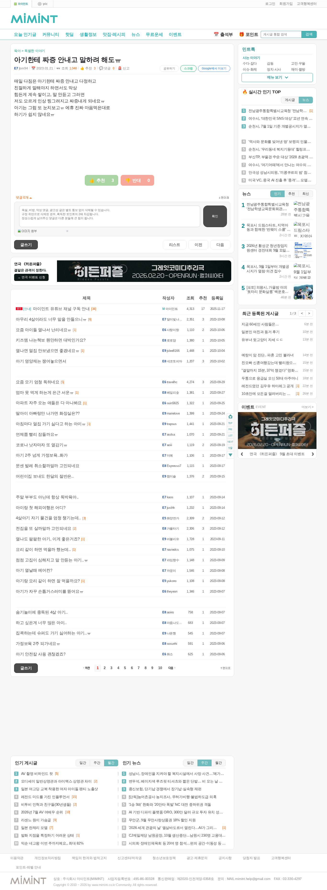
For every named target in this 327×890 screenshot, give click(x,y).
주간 (97, 763)
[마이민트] (21, 4)
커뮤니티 (50, 34)
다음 (220, 244)
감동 (270, 63)
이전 (198, 244)
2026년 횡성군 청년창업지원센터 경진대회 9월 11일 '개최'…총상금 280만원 (267, 250)
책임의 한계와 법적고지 (89, 858)
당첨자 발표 (251, 858)
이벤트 (175, 34)
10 (160, 668)
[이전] (241, 453)
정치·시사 (274, 69)
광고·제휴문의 (197, 858)
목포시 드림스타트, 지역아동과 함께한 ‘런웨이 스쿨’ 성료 (268, 229)
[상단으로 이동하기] (225, 668)
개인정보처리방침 (47, 858)
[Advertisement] (261, 19)
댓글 (230, 448)
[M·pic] (42, 4)
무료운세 (154, 34)
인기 (277, 194)
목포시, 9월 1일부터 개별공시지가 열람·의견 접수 (268, 268)
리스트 (174, 244)
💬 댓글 (106, 68)
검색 (309, 34)
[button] (269, 3)
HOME (230, 417)
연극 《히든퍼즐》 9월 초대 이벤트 (277, 454)
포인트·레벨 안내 (28, 867)
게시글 (290, 100)
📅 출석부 (223, 34)
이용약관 (16, 858)
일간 (82, 763)
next (230, 442)
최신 (305, 194)
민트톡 (248, 49)
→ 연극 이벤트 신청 (31, 277)
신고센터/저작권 (129, 858)
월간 (111, 763)
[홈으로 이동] (34, 18)
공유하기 (169, 68)
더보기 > (308, 407)
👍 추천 (88, 68)
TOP (230, 423)
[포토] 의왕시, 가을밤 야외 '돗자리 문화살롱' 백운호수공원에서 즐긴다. (267, 291)
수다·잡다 (250, 63)
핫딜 (69, 34)
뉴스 (135, 34)
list (230, 435)
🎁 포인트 (248, 34)
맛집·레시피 (114, 34)
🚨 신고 (123, 68)
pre (230, 429)
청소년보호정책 (163, 858)
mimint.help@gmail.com (252, 879)
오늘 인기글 (25, 34)
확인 (215, 216)
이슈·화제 (250, 69)
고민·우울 (298, 63)
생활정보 (88, 34)
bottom (230, 455)
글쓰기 (26, 244)
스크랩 (188, 68)
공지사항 (225, 858)
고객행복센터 (281, 858)
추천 (291, 194)
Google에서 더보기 (214, 68)
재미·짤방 (298, 69)
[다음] (312, 453)
